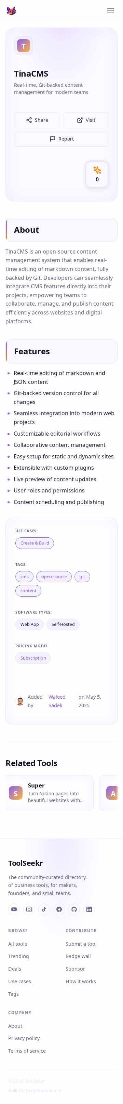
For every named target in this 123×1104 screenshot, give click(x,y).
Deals (14, 968)
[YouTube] (14, 909)
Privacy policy (24, 1038)
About (15, 1026)
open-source (54, 577)
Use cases (19, 981)
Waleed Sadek (57, 701)
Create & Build (34, 543)
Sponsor (75, 968)
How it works (81, 981)
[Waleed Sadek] (20, 701)
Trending (18, 956)
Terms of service (27, 1051)
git (82, 577)
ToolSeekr (25, 863)
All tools (17, 944)
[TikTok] (44, 909)
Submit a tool (81, 944)
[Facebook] (59, 909)
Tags (13, 994)
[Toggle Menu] (111, 11)
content (28, 591)
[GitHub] (74, 909)
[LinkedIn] (89, 909)
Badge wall (78, 956)
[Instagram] (29, 909)
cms (24, 577)
